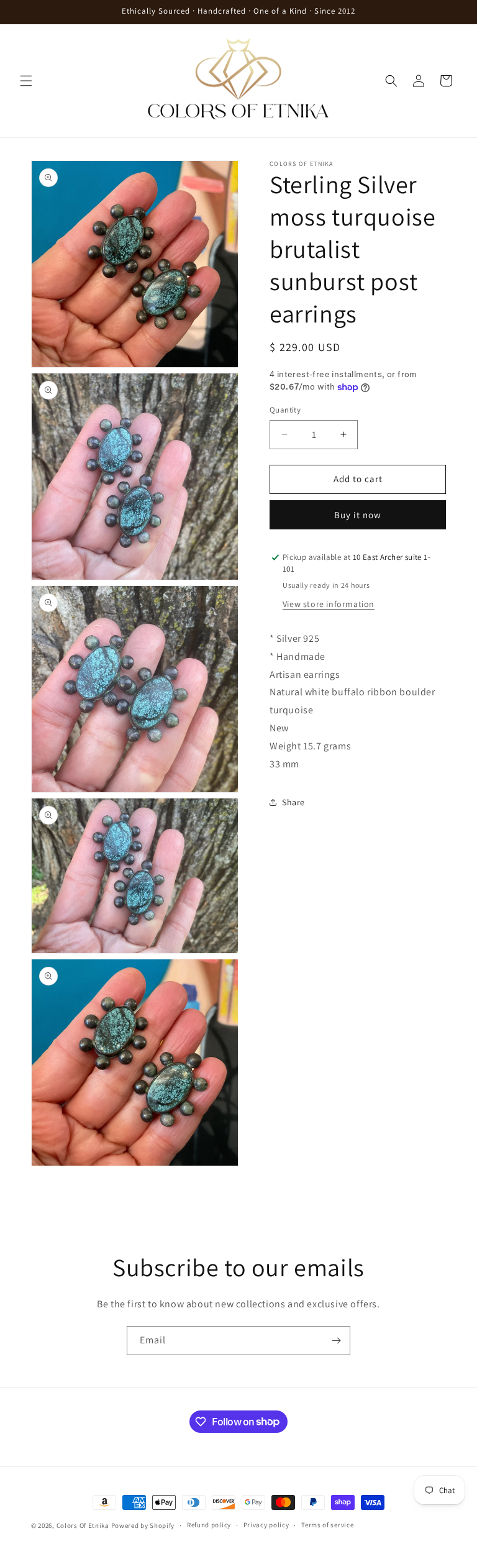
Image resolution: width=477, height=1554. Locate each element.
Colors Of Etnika (83, 1525)
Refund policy (209, 1524)
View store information (329, 604)
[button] (26, 80)
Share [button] (293, 802)
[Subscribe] (336, 1340)
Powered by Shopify (143, 1525)
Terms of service (327, 1524)
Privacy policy (266, 1524)
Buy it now (357, 515)
